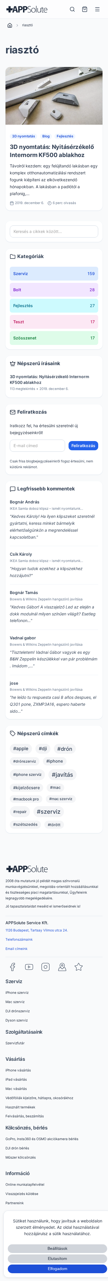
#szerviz (48, 811)
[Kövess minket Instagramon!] (45, 967)
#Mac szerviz (60, 799)
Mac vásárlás (16, 1089)
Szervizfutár (14, 1043)
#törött (54, 824)
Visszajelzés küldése (21, 1194)
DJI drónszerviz (17, 1011)
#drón (64, 749)
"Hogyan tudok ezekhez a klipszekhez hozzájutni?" (46, 572)
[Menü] (97, 9)
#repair (19, 811)
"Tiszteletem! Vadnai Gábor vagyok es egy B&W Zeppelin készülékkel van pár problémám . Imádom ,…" (53, 659)
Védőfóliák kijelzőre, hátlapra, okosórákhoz (39, 1098)
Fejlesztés (65, 136)
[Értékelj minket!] (79, 967)
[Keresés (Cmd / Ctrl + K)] (72, 9)
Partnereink (14, 1203)
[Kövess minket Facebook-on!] (12, 967)
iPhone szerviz (17, 993)
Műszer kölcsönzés (20, 1157)
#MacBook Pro (26, 799)
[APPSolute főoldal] (27, 9)
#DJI (43, 748)
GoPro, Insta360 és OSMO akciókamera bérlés (41, 1139)
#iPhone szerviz (27, 774)
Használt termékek (20, 1107)
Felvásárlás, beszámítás (24, 1116)
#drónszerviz (24, 761)
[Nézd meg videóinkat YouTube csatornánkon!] (29, 967)
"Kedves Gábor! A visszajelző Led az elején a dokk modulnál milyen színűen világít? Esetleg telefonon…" (53, 613)
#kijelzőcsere (26, 787)
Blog (46, 136)
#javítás (62, 774)
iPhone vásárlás (18, 1070)
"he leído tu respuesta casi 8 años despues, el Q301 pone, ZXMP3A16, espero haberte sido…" (53, 704)
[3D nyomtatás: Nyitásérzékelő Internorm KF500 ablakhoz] (54, 96)
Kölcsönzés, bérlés (26, 1128)
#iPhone (54, 761)
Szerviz (13, 981)
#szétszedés (25, 824)
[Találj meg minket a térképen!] (62, 967)
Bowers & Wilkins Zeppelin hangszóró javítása (46, 599)
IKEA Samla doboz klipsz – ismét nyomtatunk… (46, 509)
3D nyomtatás (23, 136)
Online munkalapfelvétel (24, 1185)
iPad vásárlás (16, 1080)
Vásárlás (15, 1059)
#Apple (21, 748)
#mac (55, 787)
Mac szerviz (14, 1002)
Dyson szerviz (16, 1020)
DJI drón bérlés (17, 1148)
